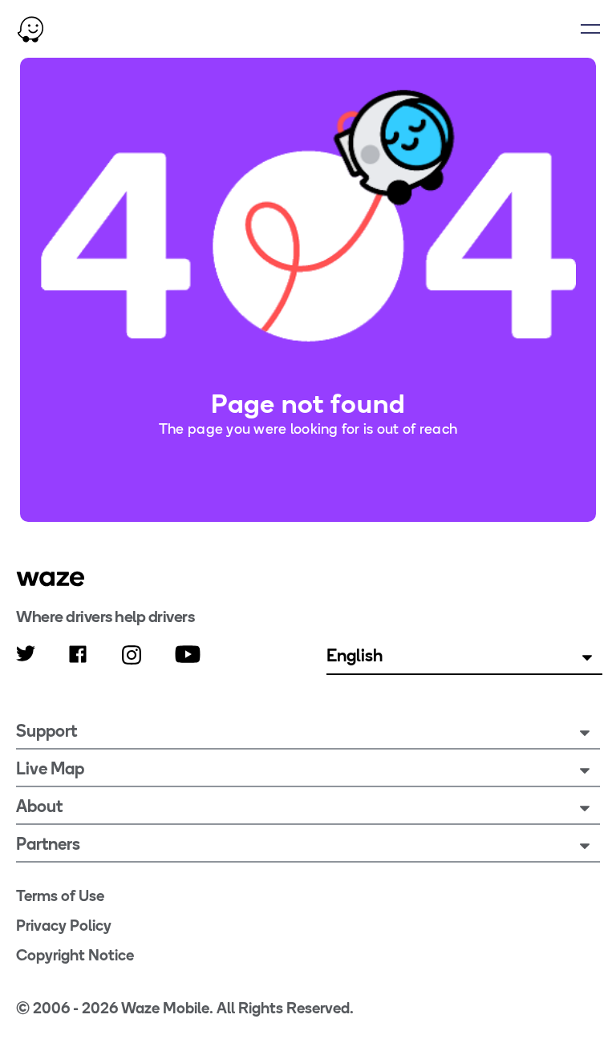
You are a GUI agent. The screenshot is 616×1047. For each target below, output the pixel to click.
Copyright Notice (75, 955)
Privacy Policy (63, 925)
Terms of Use (60, 896)
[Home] (30, 29)
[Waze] (50, 579)
